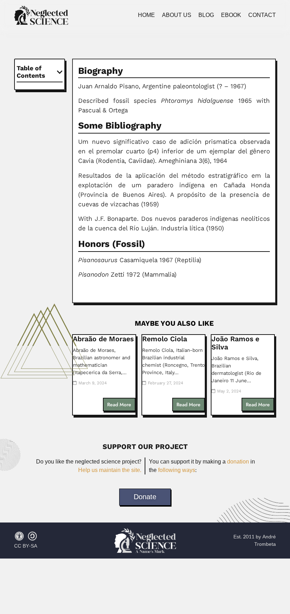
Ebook (231, 15)
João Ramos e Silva (235, 343)
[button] (60, 72)
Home (146, 15)
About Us (176, 15)
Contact (262, 15)
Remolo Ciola (164, 339)
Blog (206, 15)
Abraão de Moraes (103, 339)
